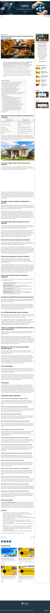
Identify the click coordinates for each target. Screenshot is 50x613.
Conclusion (4, 95)
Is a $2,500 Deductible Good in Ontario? (9, 91)
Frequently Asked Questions (7, 96)
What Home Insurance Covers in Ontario (9, 87)
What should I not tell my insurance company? (11, 105)
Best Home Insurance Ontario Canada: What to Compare (12, 82)
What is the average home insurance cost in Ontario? (12, 98)
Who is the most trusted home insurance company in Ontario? (13, 103)
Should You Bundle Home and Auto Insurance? (10, 90)
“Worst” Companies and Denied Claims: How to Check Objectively (13, 92)
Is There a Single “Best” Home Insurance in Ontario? (11, 83)
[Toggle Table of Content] (24, 81)
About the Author (5, 110)
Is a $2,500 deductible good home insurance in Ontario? (12, 102)
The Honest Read (5, 94)
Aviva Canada (6, 207)
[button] (1, 16)
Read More (2, 563)
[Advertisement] (25, 24)
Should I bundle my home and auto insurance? (11, 101)
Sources (3, 111)
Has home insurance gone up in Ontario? (10, 99)
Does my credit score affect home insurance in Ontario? (12, 107)
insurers (18, 205)
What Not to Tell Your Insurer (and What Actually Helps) (12, 93)
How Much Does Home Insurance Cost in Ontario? (11, 85)
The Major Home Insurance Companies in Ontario (10, 84)
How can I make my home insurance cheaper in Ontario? (12, 100)
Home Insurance (4, 34)
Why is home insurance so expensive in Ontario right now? (13, 106)
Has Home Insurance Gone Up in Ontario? (9, 86)
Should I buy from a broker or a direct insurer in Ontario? (12, 109)
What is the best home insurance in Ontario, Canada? (12, 97)
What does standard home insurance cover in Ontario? (12, 108)
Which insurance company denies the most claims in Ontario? (13, 104)
